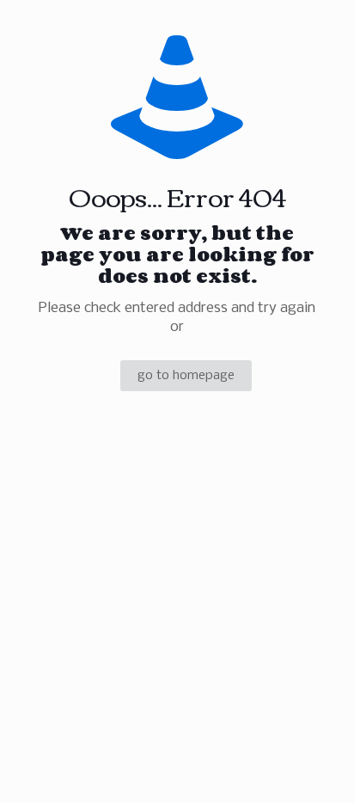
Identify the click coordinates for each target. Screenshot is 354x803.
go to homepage (186, 376)
